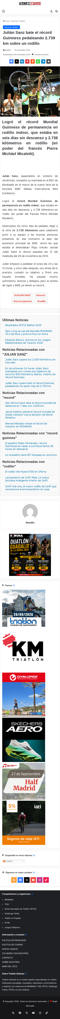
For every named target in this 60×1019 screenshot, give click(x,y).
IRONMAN (9, 899)
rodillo (42, 301)
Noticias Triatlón (18, 21)
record (41, 295)
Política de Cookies (12, 945)
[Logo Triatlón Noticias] (30, 4)
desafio (8, 50)
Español (8, 861)
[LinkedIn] (22, 61)
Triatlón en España (13, 918)
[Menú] (3, 11)
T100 (7, 904)
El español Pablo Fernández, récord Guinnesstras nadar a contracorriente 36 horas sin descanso (29, 446)
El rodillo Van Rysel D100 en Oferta (25, 471)
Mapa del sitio (9, 966)
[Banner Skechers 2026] (23, 761)
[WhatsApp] (38, 61)
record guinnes (23, 301)
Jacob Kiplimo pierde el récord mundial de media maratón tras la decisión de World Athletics (30, 414)
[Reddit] (33, 61)
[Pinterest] (27, 61)
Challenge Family (12, 913)
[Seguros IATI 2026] (23, 844)
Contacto (7, 958)
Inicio (7, 21)
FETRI (7, 923)
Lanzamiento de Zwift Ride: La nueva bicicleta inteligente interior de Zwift (27, 479)
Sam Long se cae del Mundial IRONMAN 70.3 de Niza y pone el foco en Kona (28, 332)
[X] (17, 61)
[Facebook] (11, 61)
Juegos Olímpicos (12, 927)
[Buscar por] (56, 11)
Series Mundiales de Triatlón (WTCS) (20, 909)
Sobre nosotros (11, 962)
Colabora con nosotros (15, 953)
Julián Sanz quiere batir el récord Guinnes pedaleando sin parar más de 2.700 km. (29, 385)
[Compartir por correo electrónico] (48, 61)
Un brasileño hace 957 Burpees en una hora (31, 454)
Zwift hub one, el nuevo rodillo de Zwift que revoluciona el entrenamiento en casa (30, 488)
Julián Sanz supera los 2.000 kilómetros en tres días (30, 361)
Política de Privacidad (14, 940)
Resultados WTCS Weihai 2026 (23, 325)
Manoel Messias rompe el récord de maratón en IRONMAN (26, 425)
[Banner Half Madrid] (23, 799)
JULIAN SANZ (23, 295)
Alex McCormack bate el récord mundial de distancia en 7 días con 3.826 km (30, 404)
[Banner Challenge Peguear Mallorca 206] (23, 716)
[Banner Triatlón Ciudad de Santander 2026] (23, 626)
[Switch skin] (51, 11)
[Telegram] (43, 61)
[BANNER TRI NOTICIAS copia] (23, 671)
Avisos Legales (10, 949)
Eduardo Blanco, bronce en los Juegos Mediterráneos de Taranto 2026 (28, 341)
